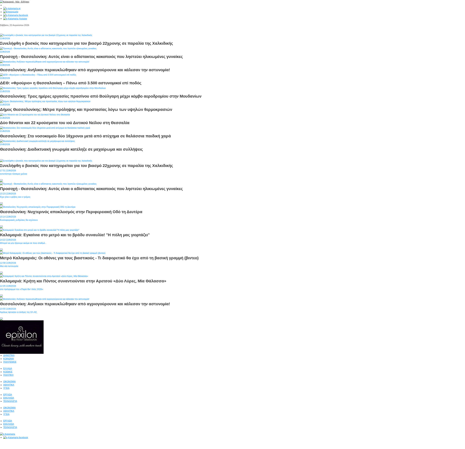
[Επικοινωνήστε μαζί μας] (10, 12)
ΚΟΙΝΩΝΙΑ (8, 358)
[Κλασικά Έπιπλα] (22, 337)
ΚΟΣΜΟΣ (7, 372)
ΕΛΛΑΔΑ (7, 368)
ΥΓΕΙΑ (6, 388)
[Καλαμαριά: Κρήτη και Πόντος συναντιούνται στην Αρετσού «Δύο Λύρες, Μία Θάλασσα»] (44, 276)
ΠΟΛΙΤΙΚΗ (8, 375)
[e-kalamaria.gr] (12, 8)
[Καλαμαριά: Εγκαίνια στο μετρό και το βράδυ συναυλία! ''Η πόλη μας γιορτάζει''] (39, 230)
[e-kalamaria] (7, 434)
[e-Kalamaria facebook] (15, 15)
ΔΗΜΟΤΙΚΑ (9, 355)
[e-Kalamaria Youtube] (15, 18)
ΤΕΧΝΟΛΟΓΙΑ (10, 401)
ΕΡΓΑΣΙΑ (7, 394)
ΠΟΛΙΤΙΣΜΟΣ (9, 362)
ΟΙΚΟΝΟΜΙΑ (9, 381)
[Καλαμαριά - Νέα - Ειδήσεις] (14, 1)
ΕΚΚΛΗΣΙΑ (8, 398)
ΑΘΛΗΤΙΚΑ (8, 385)
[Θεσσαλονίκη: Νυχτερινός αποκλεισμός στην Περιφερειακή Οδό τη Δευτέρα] (37, 207)
